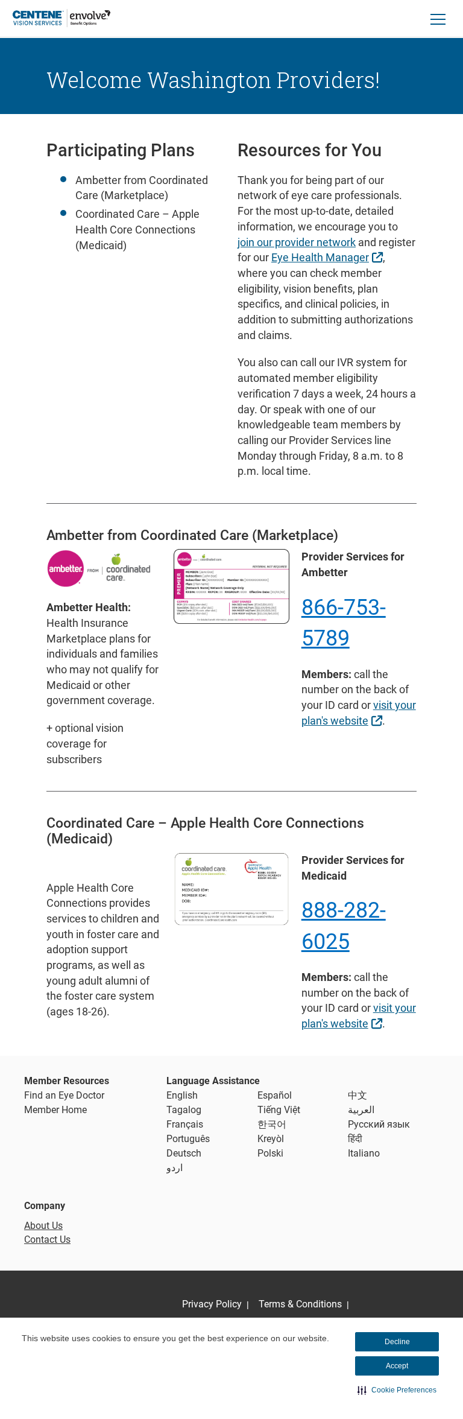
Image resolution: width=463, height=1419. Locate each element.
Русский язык (379, 1124)
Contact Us (47, 1239)
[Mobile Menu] (438, 19)
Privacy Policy (212, 1304)
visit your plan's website (358, 713)
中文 (357, 1095)
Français (184, 1124)
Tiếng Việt (278, 1110)
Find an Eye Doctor (64, 1095)
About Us (43, 1225)
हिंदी (355, 1138)
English (182, 1095)
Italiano (364, 1153)
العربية (361, 1110)
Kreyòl (270, 1138)
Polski (270, 1153)
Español (274, 1095)
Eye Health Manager (328, 257)
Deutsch (183, 1153)
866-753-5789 (343, 623)
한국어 (271, 1124)
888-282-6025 (343, 926)
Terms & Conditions (300, 1304)
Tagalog (183, 1110)
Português (188, 1138)
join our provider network (297, 242)
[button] (397, 1390)
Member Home (55, 1110)
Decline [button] (397, 1342)
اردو (174, 1167)
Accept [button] (397, 1366)
